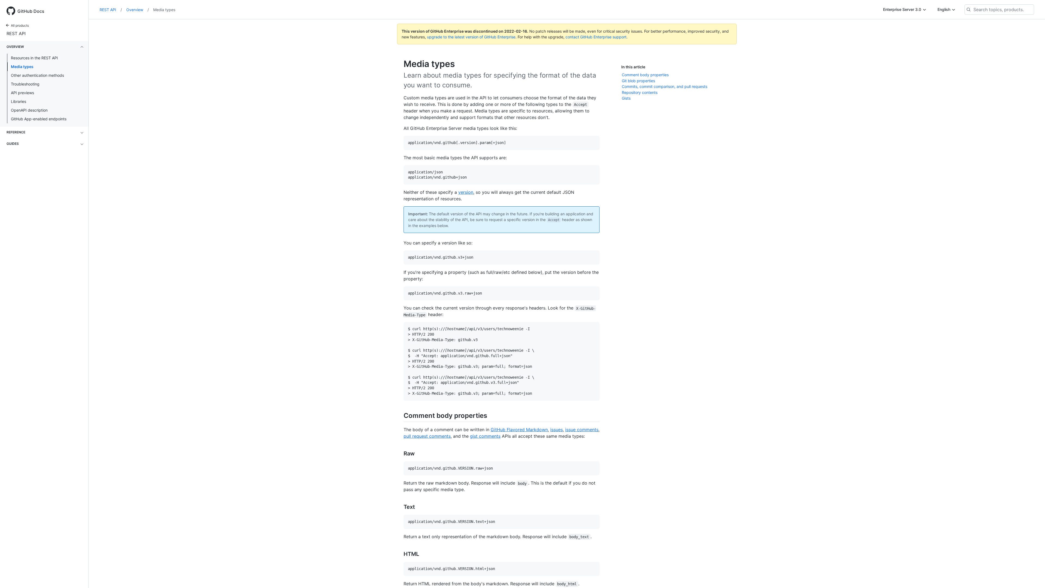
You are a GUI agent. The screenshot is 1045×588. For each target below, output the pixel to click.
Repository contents (639, 92)
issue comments (581, 429)
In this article (633, 67)
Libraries (18, 101)
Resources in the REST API (34, 58)
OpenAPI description (29, 110)
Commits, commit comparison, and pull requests (664, 86)
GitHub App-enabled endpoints (38, 119)
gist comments (485, 436)
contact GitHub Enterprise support (595, 37)
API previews (22, 92)
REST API (16, 33)
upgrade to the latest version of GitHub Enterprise (471, 37)
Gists (626, 98)
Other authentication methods (37, 75)
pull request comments (427, 436)
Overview (137, 9)
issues (556, 429)
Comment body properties (645, 74)
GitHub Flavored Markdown (519, 429)
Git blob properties (638, 80)
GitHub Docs (30, 11)
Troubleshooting (25, 84)
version (465, 192)
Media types (22, 66)
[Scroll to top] (1033, 576)
